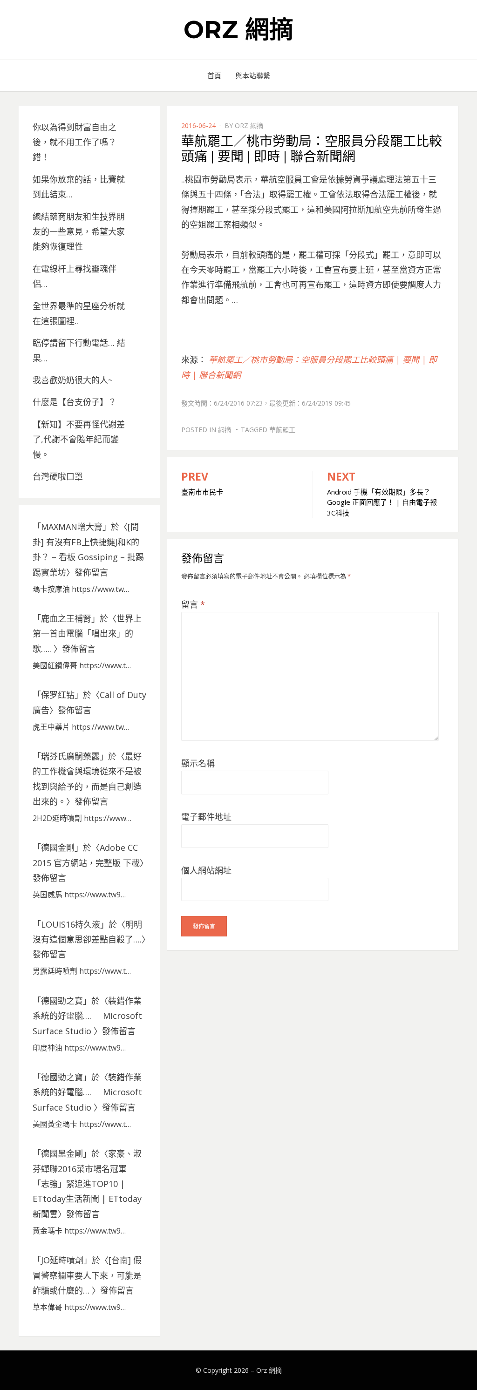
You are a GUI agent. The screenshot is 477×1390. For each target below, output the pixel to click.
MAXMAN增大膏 (71, 526)
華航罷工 (282, 429)
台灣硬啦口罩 (58, 476)
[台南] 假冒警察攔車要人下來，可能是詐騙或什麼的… (87, 1275)
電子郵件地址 (206, 816)
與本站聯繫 (252, 75)
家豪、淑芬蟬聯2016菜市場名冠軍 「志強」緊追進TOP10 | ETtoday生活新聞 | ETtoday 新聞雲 (87, 1184)
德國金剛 (58, 847)
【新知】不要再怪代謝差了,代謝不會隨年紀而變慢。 (79, 439)
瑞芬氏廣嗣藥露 (70, 756)
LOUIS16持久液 (70, 924)
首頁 (214, 75)
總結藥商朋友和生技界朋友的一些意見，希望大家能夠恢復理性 (79, 231)
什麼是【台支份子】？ (74, 401)
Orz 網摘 (238, 29)
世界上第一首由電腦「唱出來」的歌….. (87, 633)
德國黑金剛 (62, 1153)
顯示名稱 (198, 763)
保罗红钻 (58, 694)
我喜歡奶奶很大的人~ (73, 380)
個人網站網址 (206, 870)
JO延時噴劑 (62, 1260)
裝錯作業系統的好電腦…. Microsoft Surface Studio (87, 1016)
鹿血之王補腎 (66, 618)
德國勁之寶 (62, 1000)
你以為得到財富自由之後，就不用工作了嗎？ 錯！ (74, 142)
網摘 (224, 429)
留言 (193, 604)
